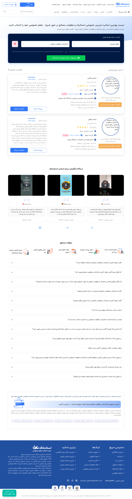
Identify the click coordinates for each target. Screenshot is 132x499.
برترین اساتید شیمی (67, 465)
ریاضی (102, 12)
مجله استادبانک (77, 5)
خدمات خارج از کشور (89, 5)
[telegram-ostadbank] (72, 481)
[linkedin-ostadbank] (76, 481)
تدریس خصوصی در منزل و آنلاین (30, 457)
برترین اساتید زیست (67, 469)
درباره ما (119, 456)
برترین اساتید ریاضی (67, 456)
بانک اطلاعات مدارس (91, 465)
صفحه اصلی (110, 5)
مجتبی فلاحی (91, 78)
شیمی (89, 12)
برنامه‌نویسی (74, 12)
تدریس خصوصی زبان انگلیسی (41, 461)
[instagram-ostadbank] (68, 481)
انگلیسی (109, 12)
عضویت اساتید (93, 452)
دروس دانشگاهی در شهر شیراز (54, 396)
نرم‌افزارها (65, 12)
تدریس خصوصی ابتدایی (22, 461)
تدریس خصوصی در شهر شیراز (101, 396)
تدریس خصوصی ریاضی (15, 459)
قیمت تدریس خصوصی (90, 469)
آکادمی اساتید (93, 461)
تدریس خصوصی (116, 396)
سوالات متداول (66, 5)
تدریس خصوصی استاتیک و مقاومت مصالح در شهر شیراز (27, 396)
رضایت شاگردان (101, 5)
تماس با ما (118, 461)
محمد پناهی (92, 119)
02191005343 (109, 481)
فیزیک (96, 12)
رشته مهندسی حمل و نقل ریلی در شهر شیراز (78, 396)
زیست (83, 12)
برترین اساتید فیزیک (67, 461)
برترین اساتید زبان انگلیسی (65, 452)
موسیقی (57, 12)
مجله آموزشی (93, 456)
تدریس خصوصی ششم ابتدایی (28, 464)
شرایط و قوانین (117, 473)
